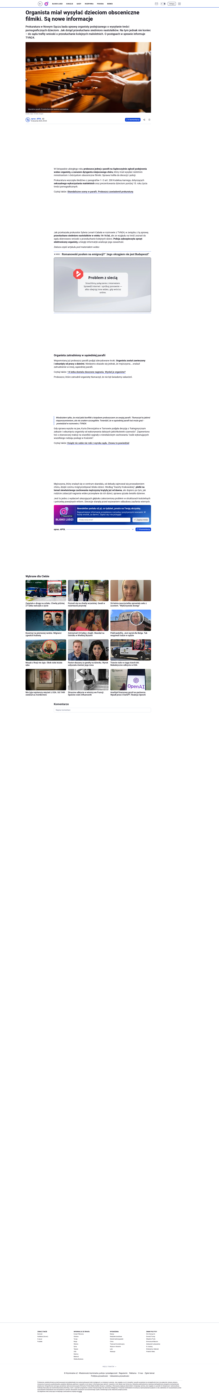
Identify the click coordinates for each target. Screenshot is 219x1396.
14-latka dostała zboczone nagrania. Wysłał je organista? (96, 372)
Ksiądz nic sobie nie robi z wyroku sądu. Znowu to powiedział (98, 443)
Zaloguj (171, 4)
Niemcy (76, 1354)
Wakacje (112, 1351)
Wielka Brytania (78, 1359)
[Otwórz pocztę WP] (156, 4)
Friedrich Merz (150, 1351)
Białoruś (76, 1356)
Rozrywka (89, 4)
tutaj (80, 1391)
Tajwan (76, 1349)
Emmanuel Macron (152, 1341)
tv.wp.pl (39, 1339)
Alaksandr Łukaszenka (153, 1344)
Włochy (76, 1344)
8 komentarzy (133, 120)
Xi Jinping (149, 1346)
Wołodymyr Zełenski (152, 1349)
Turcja (75, 1339)
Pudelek (39, 1341)
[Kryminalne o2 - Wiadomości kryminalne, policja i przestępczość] (48, 4)
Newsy (112, 1334)
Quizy (79, 4)
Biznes (110, 4)
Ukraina (76, 1336)
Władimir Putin (150, 1339)
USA (75, 1351)
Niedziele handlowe (116, 1336)
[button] (163, 3)
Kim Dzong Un (150, 1334)
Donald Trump (150, 1336)
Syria (75, 1346)
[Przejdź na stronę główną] (40, 5)
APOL (39, 119)
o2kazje (69, 4)
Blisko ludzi (57, 4)
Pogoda (100, 4)
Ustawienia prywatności (119, 1376)
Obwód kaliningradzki (116, 1339)
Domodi (39, 1334)
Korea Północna (79, 1334)
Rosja (75, 1341)
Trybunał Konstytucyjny (117, 1344)
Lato (111, 1349)
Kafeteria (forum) (42, 1336)
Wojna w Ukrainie (115, 1346)
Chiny (111, 1341)
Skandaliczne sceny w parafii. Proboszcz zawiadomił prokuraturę (100, 191)
